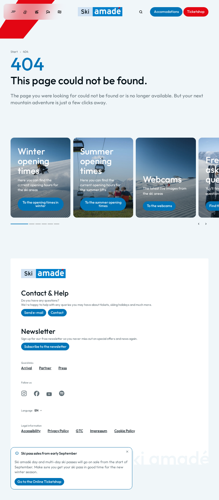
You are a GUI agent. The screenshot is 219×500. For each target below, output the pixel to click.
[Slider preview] (198, 224)
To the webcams (159, 206)
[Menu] (13, 12)
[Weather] (25, 12)
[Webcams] (48, 12)
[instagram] (24, 393)
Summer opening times (97, 161)
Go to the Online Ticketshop (39, 481)
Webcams (162, 179)
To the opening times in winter (40, 204)
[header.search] (141, 12)
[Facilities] (37, 12)
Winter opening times (33, 161)
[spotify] (61, 393)
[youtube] (49, 393)
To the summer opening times (103, 204)
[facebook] (36, 393)
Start (14, 52)
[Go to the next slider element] (205, 224)
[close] (127, 452)
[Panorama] (59, 12)
